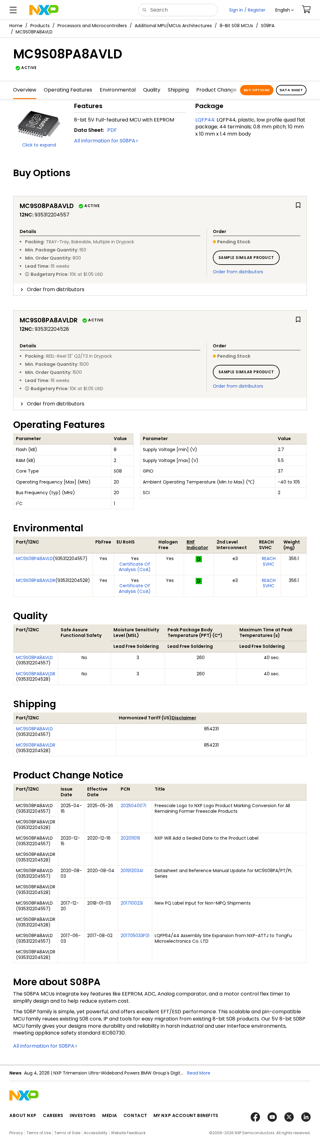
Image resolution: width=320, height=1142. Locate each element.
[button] (284, 10)
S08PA (267, 25)
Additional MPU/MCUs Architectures (173, 25)
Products (40, 25)
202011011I (130, 838)
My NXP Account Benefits (185, 1115)
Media (109, 1115)
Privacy (16, 1132)
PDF (112, 130)
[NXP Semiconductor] (43, 10)
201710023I (132, 903)
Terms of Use (39, 1132)
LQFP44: (205, 119)
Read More (198, 1073)
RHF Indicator (197, 545)
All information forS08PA (104, 140)
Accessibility (96, 1132)
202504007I (133, 805)
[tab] (160, 289)
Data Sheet (291, 89)
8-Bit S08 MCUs (236, 25)
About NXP (23, 1115)
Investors (83, 1115)
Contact (135, 1115)
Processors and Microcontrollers (92, 25)
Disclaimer (184, 718)
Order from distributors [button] (55, 289)
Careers (53, 1115)
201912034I (132, 870)
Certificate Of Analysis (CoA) (135, 567)
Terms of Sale (67, 1132)
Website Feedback (128, 1132)
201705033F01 (135, 935)
